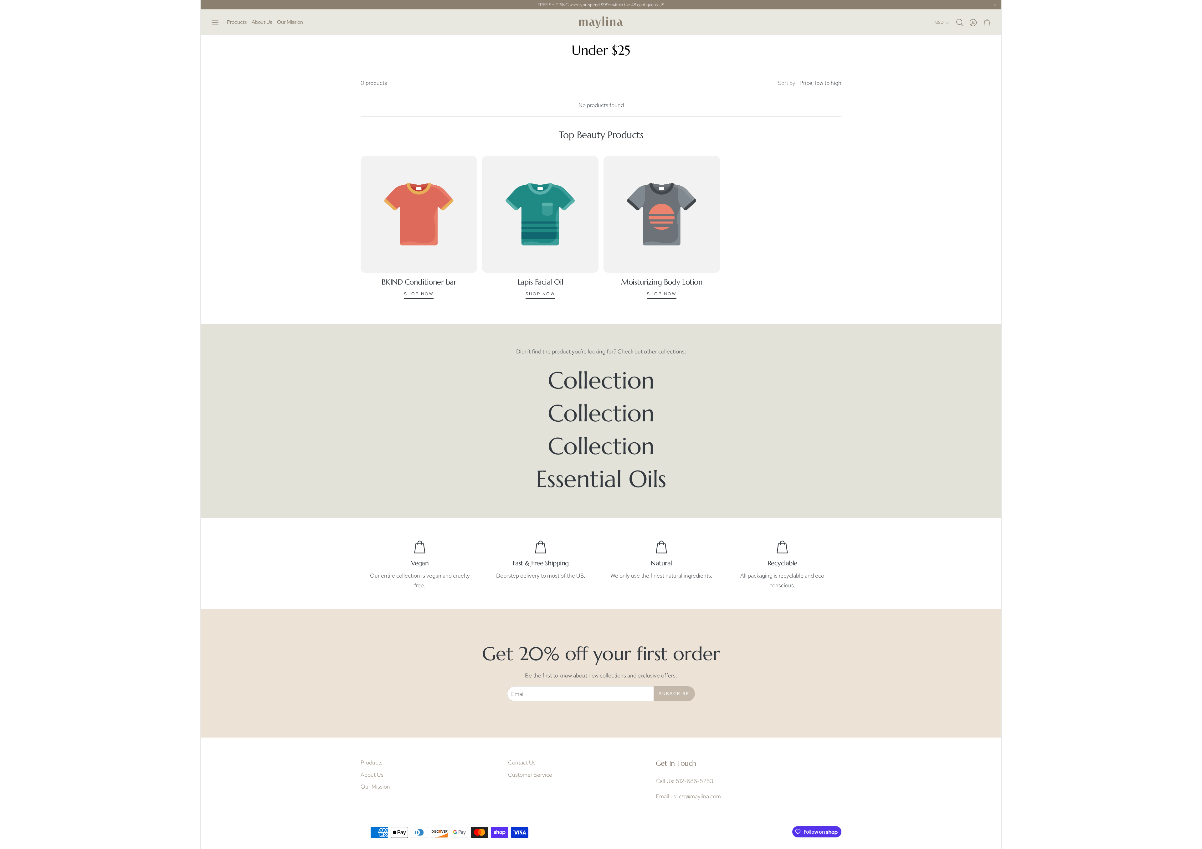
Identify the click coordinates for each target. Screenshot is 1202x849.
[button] (215, 22)
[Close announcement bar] (995, 4)
